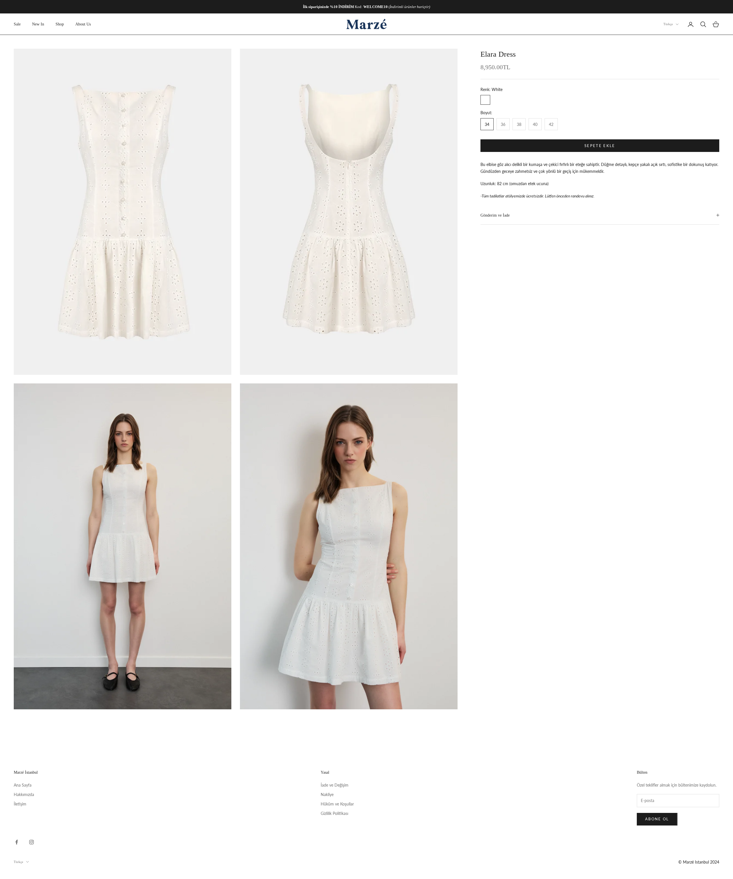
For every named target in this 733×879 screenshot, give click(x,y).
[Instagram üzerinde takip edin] (31, 842)
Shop (60, 24)
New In (38, 24)
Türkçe (668, 24)
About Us (83, 24)
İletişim (20, 803)
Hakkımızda (24, 794)
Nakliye (327, 794)
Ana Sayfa (22, 785)
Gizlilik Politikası (334, 813)
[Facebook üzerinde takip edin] (16, 842)
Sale (17, 24)
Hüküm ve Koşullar (337, 803)
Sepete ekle (599, 145)
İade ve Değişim (334, 785)
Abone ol (657, 819)
